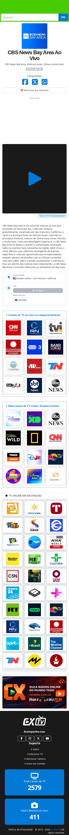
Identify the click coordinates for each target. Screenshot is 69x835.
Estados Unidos (23, 278)
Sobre (36, 749)
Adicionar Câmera (36, 758)
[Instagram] (30, 738)
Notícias (30, 69)
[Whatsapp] (44, 81)
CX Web (55, 829)
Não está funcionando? (52, 216)
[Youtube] (47, 738)
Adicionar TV (36, 753)
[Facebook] (25, 81)
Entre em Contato (35, 763)
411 (35, 817)
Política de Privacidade (21, 829)
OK (63, 17)
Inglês (39, 69)
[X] (35, 81)
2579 (34, 787)
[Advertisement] (34, 120)
